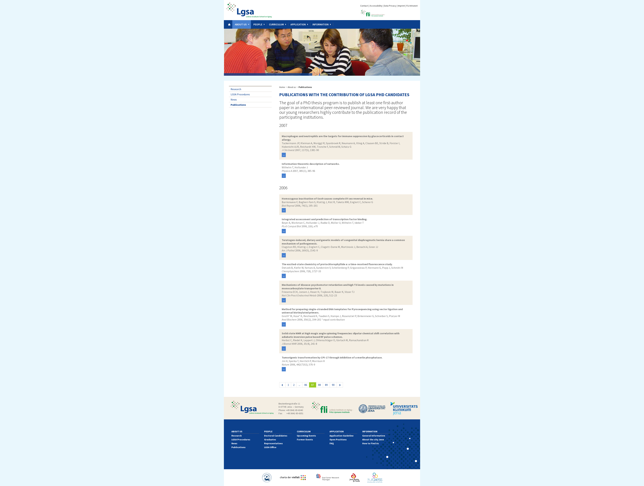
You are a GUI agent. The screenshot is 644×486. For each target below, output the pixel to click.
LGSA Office (270, 447)
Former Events (305, 439)
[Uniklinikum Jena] (404, 408)
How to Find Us (370, 443)
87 (313, 384)
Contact (364, 5)
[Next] (340, 384)
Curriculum (276, 24)
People (257, 24)
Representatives (273, 443)
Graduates (270, 439)
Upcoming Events (306, 435)
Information (320, 24)
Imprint (401, 5)
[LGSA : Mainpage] (249, 10)
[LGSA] (252, 407)
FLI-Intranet (412, 5)
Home (282, 87)
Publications (238, 104)
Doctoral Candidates (275, 435)
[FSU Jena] (372, 408)
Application (298, 24)
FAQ (332, 443)
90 (333, 384)
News (234, 99)
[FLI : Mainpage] (372, 12)
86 (305, 384)
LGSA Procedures (240, 94)
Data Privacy (390, 5)
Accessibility (376, 5)
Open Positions (338, 439)
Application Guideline (342, 435)
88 (319, 384)
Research (236, 89)
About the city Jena (373, 439)
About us (241, 24)
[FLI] (332, 407)
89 (326, 384)
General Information (373, 435)
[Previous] (282, 384)
